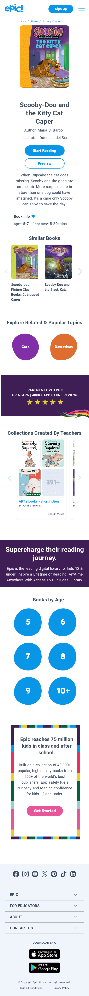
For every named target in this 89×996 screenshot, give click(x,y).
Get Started (45, 811)
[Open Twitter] (44, 874)
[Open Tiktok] (63, 874)
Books (34, 21)
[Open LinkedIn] (73, 874)
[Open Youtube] (35, 874)
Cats (23, 21)
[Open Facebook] (16, 874)
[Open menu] (82, 9)
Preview (44, 163)
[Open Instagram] (25, 874)
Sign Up (61, 9)
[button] (41, 478)
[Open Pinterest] (54, 874)
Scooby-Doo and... (53, 21)
